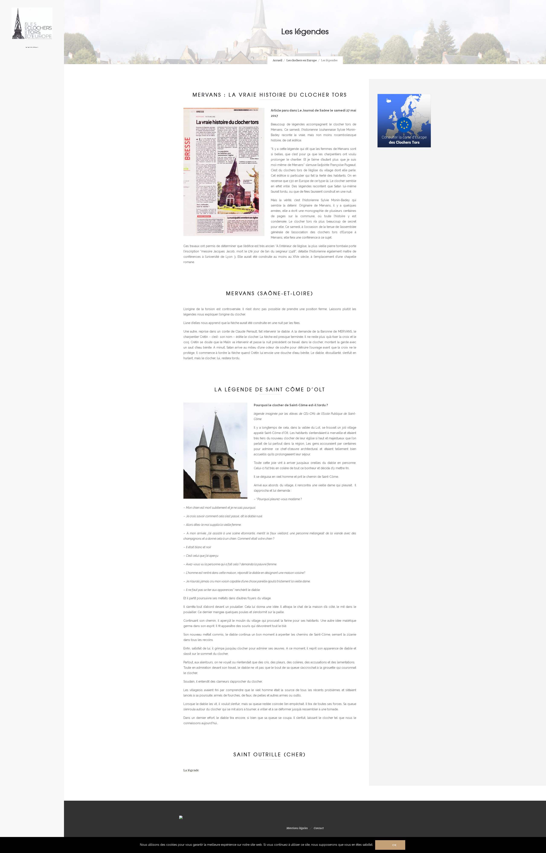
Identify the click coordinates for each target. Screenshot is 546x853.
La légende (191, 770)
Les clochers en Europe (301, 60)
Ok (394, 845)
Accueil (277, 60)
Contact (319, 828)
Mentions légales (297, 828)
